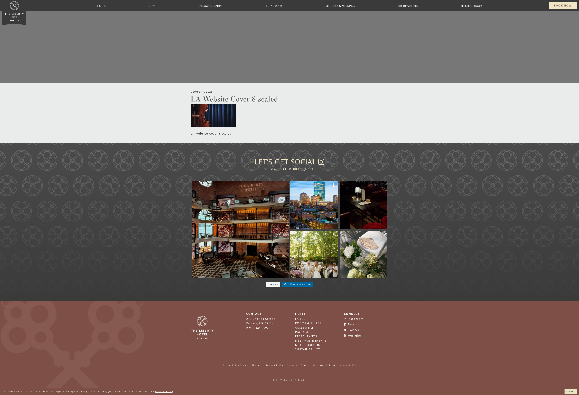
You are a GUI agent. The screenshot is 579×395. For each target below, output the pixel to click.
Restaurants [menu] (274, 6)
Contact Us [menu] (308, 365)
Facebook (354, 324)
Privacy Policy (164, 391)
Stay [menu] (152, 6)
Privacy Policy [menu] (275, 365)
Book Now (562, 5)
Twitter (353, 330)
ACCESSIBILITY (306, 327)
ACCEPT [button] (570, 391)
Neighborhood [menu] (471, 6)
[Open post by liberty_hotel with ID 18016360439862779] (364, 254)
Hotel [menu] (101, 6)
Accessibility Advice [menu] (235, 365)
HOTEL (300, 319)
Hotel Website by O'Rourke (289, 380)
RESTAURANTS (306, 336)
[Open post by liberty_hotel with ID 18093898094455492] (240, 229)
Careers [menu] (292, 365)
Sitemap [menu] (257, 365)
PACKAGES (302, 332)
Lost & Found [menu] (328, 365)
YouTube (353, 335)
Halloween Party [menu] (210, 6)
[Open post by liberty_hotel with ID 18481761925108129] (314, 205)
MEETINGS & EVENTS (311, 340)
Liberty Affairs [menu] (408, 6)
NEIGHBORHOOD (307, 345)
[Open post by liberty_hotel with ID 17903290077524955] (364, 205)
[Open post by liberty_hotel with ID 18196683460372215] (314, 254)
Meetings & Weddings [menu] (340, 6)
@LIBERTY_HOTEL (302, 169)
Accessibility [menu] (348, 365)
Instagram (354, 319)
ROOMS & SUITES (308, 323)
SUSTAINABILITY (307, 349)
